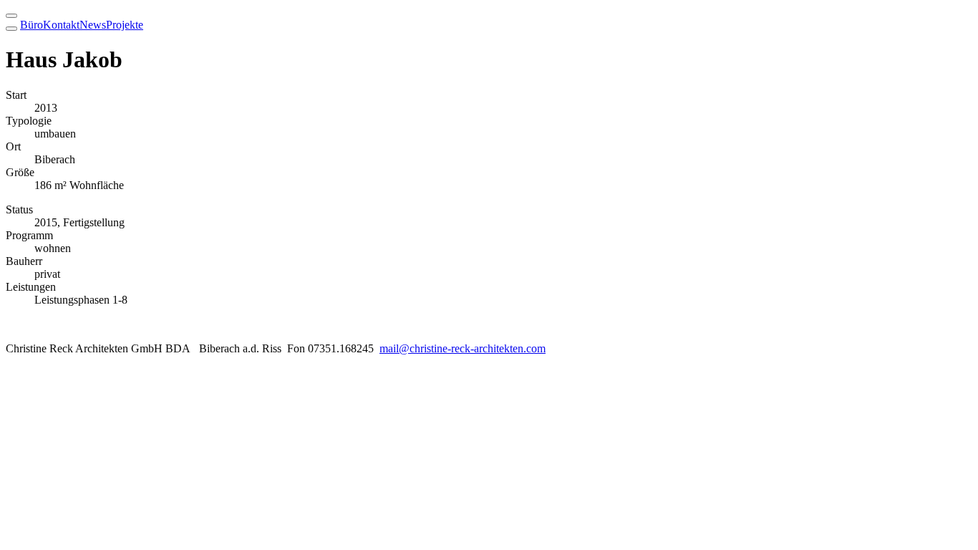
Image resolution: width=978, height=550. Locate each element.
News (92, 25)
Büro (31, 25)
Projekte (124, 25)
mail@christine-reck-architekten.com (462, 348)
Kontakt (61, 25)
